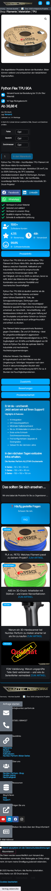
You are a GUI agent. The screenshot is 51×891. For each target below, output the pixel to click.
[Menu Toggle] (48, 3)
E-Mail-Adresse (6, 839)
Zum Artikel (36, 558)
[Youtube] (3, 819)
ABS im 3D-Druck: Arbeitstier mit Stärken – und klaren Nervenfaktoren (25, 592)
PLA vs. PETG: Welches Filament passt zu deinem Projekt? (25, 556)
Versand (8, 114)
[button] (45, 19)
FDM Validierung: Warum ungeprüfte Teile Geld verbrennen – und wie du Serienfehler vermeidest (25, 672)
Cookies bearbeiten (9, 882)
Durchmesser (8, 144)
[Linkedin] (9, 819)
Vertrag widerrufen (10, 889)
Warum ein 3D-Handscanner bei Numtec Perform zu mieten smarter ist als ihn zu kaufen (25, 633)
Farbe (8, 131)
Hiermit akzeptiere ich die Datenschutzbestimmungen (26, 848)
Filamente (12, 11)
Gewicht (8, 138)
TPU (34, 11)
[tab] (25, 254)
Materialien (24, 11)
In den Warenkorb (22, 156)
